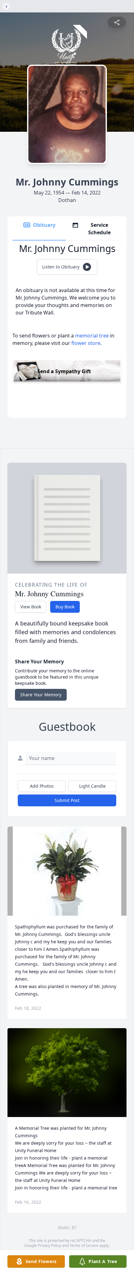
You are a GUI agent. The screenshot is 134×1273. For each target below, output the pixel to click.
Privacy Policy (49, 1245)
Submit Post (67, 800)
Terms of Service (83, 1245)
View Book (30, 607)
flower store (85, 343)
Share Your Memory (40, 695)
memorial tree (92, 335)
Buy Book (64, 607)
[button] (67, 871)
